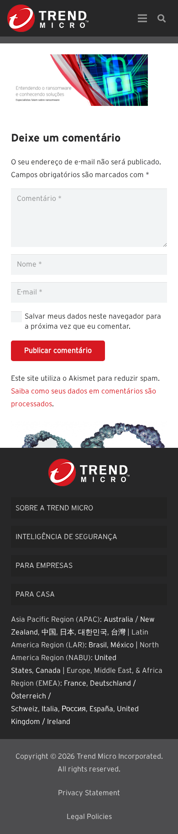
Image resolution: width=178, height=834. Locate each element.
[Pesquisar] (161, 18)
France (75, 683)
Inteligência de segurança (66, 536)
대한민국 (92, 632)
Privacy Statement (89, 793)
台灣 (118, 632)
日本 (67, 632)
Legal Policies (89, 816)
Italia (50, 709)
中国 (49, 632)
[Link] (48, 18)
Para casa (35, 594)
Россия (74, 709)
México (122, 645)
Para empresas (44, 565)
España (101, 709)
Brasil (98, 645)
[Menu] (142, 18)
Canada (48, 670)
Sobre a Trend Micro (54, 508)
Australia (118, 619)
